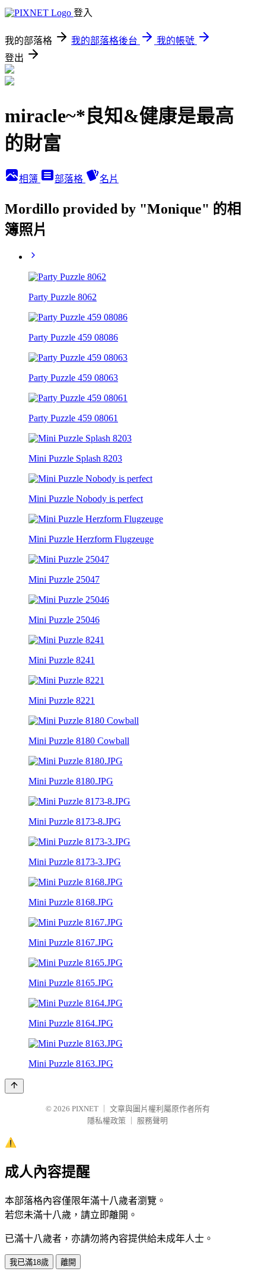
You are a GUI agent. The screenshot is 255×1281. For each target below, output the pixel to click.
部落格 (70, 179)
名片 (109, 179)
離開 (68, 1262)
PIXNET (85, 1108)
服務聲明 (152, 1120)
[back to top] (14, 1086)
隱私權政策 (106, 1120)
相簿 (29, 179)
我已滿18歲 (29, 1262)
